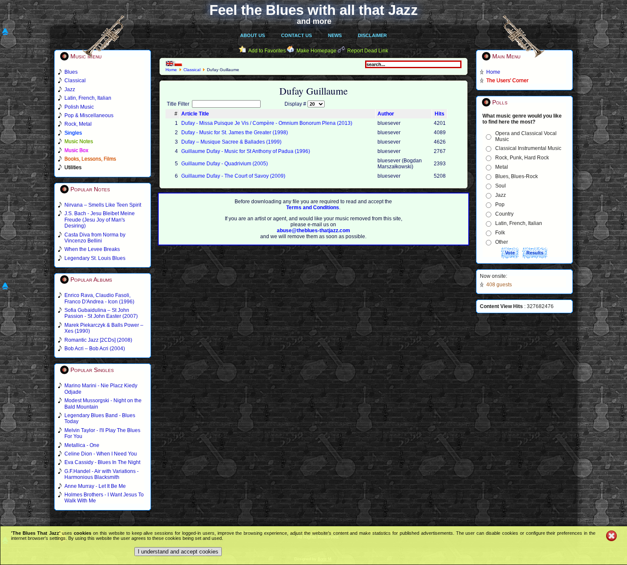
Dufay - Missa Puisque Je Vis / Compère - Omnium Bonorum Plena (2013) (266, 123)
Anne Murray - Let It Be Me (95, 486)
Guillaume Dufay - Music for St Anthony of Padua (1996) (245, 151)
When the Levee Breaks (92, 249)
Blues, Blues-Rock (516, 176)
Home (171, 69)
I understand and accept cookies (178, 551)
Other (501, 242)
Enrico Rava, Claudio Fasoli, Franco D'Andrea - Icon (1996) (99, 298)
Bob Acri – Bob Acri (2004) (94, 349)
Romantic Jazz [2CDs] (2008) (98, 340)
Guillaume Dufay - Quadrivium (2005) (224, 164)
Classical (191, 69)
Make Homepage (316, 51)
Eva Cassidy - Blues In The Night (102, 462)
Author (385, 114)
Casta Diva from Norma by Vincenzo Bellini (94, 238)
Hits (439, 114)
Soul (500, 186)
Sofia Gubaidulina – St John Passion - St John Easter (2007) (101, 313)
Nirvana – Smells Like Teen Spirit (102, 205)
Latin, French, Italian (518, 223)
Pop (500, 205)
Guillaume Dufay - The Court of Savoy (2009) (233, 176)
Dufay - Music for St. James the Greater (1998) (234, 132)
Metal (501, 167)
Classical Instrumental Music (528, 148)
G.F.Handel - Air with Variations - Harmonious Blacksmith (101, 474)
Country (504, 214)
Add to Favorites (267, 51)
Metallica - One (81, 445)
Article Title (195, 114)
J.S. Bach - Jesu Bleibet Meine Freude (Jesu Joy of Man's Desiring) (99, 219)
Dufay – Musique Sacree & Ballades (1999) (231, 142)
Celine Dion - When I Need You (100, 454)
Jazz (500, 195)
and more (314, 21)
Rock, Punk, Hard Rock (522, 158)
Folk (500, 233)
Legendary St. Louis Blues (94, 258)
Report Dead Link (367, 51)
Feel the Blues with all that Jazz (313, 10)
